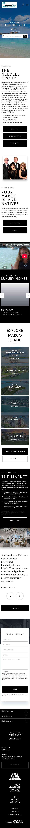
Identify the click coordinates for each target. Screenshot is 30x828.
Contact (15, 230)
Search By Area (7, 712)
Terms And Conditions (15, 814)
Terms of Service (5, 695)
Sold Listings (15, 223)
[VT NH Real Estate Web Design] (18, 822)
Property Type (7, 716)
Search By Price (7, 721)
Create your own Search (15, 451)
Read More (15, 129)
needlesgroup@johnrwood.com (12, 122)
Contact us (15, 458)
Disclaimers (15, 811)
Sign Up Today (15, 520)
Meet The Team (15, 136)
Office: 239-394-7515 (9, 120)
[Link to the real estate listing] (15, 294)
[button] (25, 36)
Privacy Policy (23, 694)
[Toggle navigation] (27, 4)
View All (15, 608)
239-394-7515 (23, 5)
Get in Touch (15, 765)
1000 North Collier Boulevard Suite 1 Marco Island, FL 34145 (14, 116)
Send (15, 689)
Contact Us (15, 143)
